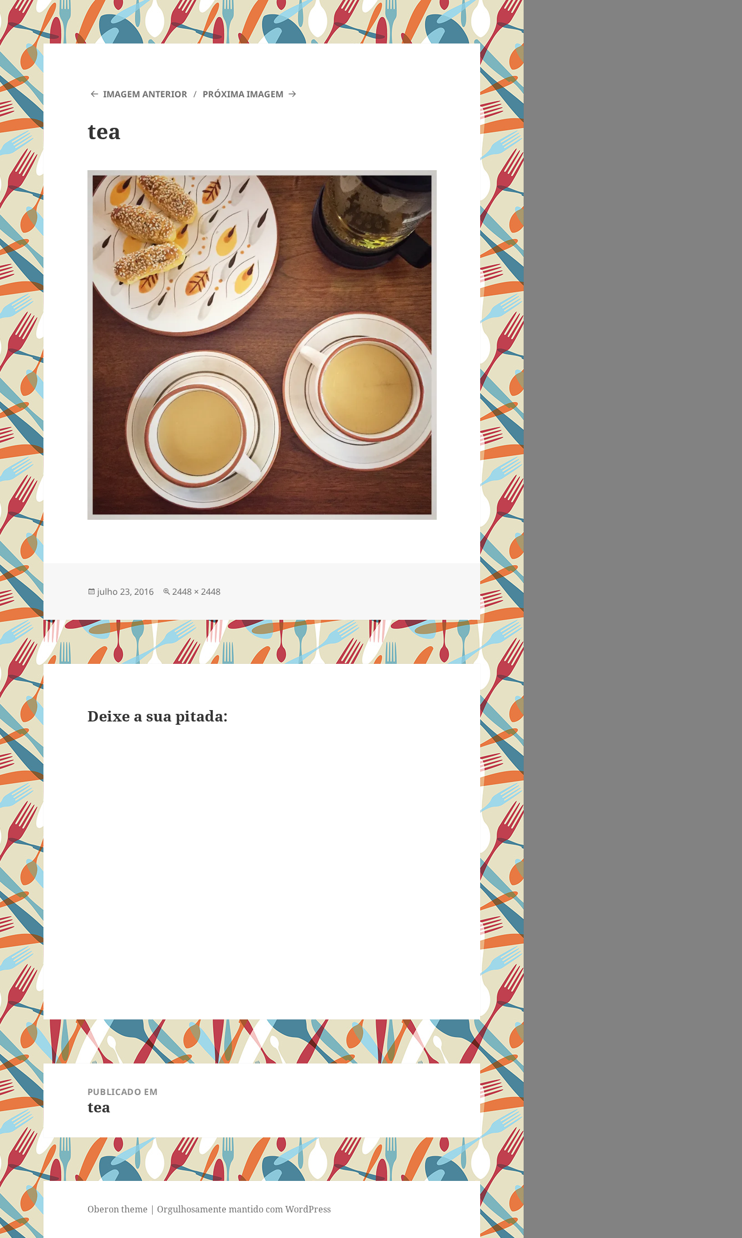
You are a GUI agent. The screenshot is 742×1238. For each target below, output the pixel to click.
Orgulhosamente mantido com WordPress (244, 1209)
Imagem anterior (145, 94)
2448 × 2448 (196, 592)
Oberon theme (117, 1209)
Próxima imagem (243, 94)
